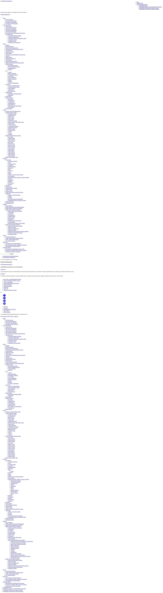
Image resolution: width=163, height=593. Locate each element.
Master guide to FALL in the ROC (15, 211)
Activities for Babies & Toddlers (14, 35)
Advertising (6, 287)
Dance (9, 172)
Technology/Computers (15, 482)
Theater (9, 173)
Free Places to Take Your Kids (12, 23)
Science (12, 488)
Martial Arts (10, 168)
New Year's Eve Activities (16, 553)
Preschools (8, 185)
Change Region (140, 3)
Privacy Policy (6, 310)
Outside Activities (9, 64)
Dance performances (12, 78)
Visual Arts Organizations (13, 83)
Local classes (8, 159)
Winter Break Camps (12, 234)
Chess (12, 494)
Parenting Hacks (11, 100)
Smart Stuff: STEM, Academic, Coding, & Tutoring (18, 177)
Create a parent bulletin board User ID (11, 283)
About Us (6, 306)
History (12, 487)
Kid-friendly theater (9, 46)
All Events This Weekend (11, 29)
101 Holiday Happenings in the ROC (18, 542)
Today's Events (9, 26)
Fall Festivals (10, 219)
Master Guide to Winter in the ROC (13, 224)
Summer (4, 204)
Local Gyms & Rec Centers (13, 87)
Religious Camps (11, 128)
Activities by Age (9, 34)
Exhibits (9, 80)
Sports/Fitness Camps (12, 120)
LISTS (4, 43)
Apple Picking (11, 212)
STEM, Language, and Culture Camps (16, 122)
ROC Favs (5, 242)
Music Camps (11, 116)
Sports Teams (11, 89)
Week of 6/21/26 (11, 139)
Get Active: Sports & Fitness (14, 85)
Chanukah (13, 549)
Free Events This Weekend (11, 20)
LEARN (5, 158)
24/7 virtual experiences (10, 240)
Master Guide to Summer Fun (9, 257)
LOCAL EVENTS (7, 25)
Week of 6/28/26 (11, 141)
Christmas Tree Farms (15, 557)
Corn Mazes (10, 213)
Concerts (10, 72)
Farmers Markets (9, 205)
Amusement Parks (11, 68)
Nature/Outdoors (14, 491)
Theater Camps (11, 118)
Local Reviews (11, 101)
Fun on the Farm (9, 50)
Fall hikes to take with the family (14, 220)
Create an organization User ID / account (12, 280)
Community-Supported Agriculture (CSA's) (14, 49)
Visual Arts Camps (12, 124)
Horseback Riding (11, 166)
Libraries (10, 196)
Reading (12, 484)
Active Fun (8, 84)
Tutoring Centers (9, 191)
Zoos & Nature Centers (13, 65)
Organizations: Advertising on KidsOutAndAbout (149, 9)
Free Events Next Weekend (11, 22)
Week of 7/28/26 (11, 147)
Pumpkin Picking (11, 216)
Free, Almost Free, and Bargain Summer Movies (15, 33)
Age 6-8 (9, 131)
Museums (7, 56)
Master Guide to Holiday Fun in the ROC (16, 223)
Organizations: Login (143, 5)
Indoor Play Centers (10, 51)
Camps (4, 110)
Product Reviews (11, 104)
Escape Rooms (9, 53)
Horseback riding (11, 91)
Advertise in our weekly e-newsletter (13, 251)
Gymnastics (10, 165)
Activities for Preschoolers (13, 37)
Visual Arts (10, 170)
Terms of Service (7, 312)
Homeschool (10, 180)
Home (138, 2)
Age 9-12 (10, 133)
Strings (12, 471)
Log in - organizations (8, 282)
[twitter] (4, 298)
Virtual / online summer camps (12, 157)
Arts (6, 70)
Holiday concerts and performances (18, 554)
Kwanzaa (13, 550)
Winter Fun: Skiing (12, 227)
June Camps (10, 137)
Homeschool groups (10, 203)
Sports (9, 162)
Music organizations (12, 73)
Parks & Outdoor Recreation (14, 66)
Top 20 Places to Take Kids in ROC (13, 246)
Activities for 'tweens (12, 39)
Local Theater (11, 76)
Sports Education (11, 88)
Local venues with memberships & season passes (15, 54)
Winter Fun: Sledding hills (13, 228)
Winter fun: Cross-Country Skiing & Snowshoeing (18, 231)
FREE (4, 18)
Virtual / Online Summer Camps (12, 239)
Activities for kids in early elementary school (17, 38)
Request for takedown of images (10, 290)
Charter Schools (9, 57)
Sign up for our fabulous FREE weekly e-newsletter (16, 250)
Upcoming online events (10, 236)
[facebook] (4, 295)
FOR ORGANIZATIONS (142, 4)
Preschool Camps (11, 130)
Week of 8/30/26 (11, 155)
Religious (10, 181)
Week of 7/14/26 (11, 145)
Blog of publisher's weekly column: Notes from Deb (16, 244)
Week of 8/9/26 (11, 151)
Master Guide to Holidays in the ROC (18, 544)
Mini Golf (10, 69)
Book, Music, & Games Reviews (14, 105)
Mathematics (13, 486)
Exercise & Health (12, 164)
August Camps (11, 149)
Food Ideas (10, 99)
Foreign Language (14, 492)
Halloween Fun (11, 217)
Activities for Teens (12, 41)
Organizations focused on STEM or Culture (17, 200)
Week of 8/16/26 (11, 153)
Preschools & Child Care (11, 58)
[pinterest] (4, 300)
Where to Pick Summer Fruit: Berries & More (15, 62)
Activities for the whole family (14, 42)
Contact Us (6, 288)
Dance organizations (12, 77)
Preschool (10, 178)
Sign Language (11, 176)
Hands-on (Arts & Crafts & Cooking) (15, 174)
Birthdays (7, 45)
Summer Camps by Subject (11, 112)
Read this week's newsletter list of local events (15, 249)
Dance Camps (11, 119)
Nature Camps (11, 123)
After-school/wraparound (16, 480)
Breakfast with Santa (15, 546)
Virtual (4, 235)
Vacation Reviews (11, 103)
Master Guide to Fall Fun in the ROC (13, 209)
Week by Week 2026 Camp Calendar (13, 135)
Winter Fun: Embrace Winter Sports (15, 232)
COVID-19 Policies (8, 284)
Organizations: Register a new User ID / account (149, 8)
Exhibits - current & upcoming (14, 195)
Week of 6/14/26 (11, 138)
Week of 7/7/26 (11, 143)
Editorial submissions (8, 286)
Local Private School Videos (11, 61)
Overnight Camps (11, 115)
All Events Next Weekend (11, 31)
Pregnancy (10, 184)
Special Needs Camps (12, 127)
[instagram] (4, 303)
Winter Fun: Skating (12, 230)
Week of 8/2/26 (11, 150)
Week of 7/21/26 (11, 146)
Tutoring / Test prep (15, 490)
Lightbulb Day (14, 552)
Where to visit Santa (15, 545)
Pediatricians (10, 95)
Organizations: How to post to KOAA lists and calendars (150, 6)
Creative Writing (14, 483)
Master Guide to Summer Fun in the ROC (14, 208)
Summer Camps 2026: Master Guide (13, 111)
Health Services (9, 92)
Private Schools (9, 60)
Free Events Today (9, 19)
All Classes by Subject (12, 161)
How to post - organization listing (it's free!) (12, 279)
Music (9, 169)
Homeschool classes (10, 201)
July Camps (10, 142)
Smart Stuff (8, 193)
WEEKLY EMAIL (7, 247)
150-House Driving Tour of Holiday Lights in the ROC (22, 541)
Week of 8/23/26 (11, 154)
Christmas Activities (15, 548)
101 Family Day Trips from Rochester (13, 243)
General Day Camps (12, 114)
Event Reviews (11, 107)
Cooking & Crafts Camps (13, 126)
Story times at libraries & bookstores (15, 199)
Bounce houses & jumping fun (12, 47)
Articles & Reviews (9, 97)
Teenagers (10, 134)
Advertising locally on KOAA (10, 309)
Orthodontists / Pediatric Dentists (14, 93)
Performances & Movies (13, 74)
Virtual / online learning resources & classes (14, 192)
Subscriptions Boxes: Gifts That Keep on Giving (20, 556)
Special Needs (8, 96)
